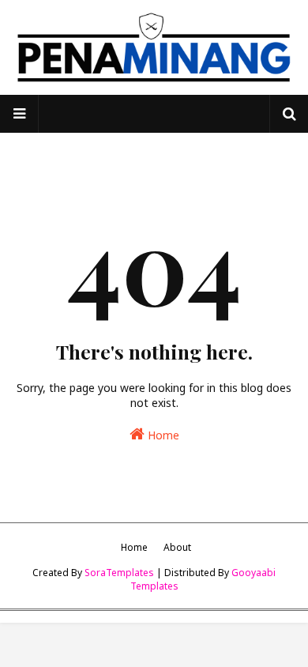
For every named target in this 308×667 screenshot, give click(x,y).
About (177, 547)
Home (162, 435)
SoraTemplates (119, 572)
